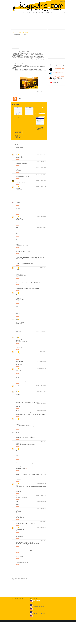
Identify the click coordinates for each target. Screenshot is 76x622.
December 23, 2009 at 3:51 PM (41, 521)
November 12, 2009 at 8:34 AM (41, 410)
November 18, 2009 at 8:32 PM (41, 501)
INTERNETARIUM (19, 361)
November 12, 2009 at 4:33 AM (41, 391)
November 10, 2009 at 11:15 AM (41, 167)
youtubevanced (35, 604)
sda (16, 167)
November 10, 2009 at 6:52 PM (41, 216)
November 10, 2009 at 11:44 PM (41, 249)
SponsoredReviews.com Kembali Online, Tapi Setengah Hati (40, 128)
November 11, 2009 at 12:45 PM (41, 331)
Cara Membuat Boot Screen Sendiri (58, 68)
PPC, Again (40, 109)
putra (17, 239)
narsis (17, 227)
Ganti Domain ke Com (48, 12)
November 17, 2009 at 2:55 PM (41, 472)
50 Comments (24, 34)
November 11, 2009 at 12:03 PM (41, 313)
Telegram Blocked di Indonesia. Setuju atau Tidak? (58, 73)
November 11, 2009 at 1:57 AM (41, 255)
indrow (17, 462)
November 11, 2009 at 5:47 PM (41, 361)
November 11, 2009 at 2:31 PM (41, 345)
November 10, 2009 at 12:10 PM (41, 186)
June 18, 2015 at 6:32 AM (42, 560)
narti (17, 174)
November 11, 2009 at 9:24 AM (41, 292)
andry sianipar (18, 208)
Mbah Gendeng (19, 331)
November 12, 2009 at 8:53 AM (41, 418)
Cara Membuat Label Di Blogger (58, 64)
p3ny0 (17, 441)
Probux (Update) (18, 117)
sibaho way (18, 313)
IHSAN (17, 410)
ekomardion (34, 615)
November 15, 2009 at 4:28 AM (41, 441)
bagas (17, 540)
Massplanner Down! (56, 80)
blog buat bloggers (19, 147)
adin (17, 501)
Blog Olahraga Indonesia (36, 600)
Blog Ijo (17, 306)
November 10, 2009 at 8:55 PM (41, 227)
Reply (17, 159)
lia (16, 495)
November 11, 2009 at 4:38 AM (41, 267)
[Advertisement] (38, 21)
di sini (26, 468)
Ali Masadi (18, 202)
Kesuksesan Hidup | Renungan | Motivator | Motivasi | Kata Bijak (27, 402)
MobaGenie (34, 611)
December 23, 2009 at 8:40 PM (41, 527)
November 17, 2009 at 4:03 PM (41, 483)
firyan (17, 233)
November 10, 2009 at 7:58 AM (41, 154)
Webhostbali (35, 608)
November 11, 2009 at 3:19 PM (41, 351)
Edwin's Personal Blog (20, 521)
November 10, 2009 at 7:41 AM (41, 147)
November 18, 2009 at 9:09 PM (41, 508)
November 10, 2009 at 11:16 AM (41, 174)
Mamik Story (18, 180)
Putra (17, 154)
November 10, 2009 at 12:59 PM (41, 202)
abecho (17, 432)
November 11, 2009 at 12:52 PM (41, 337)
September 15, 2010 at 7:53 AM (41, 540)
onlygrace (18, 161)
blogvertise (36, 49)
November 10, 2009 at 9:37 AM (41, 161)
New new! (40, 12)
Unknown (17, 385)
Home (24, 12)
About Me (28, 12)
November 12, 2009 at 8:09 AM (41, 403)
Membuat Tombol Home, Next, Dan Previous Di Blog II (58, 77)
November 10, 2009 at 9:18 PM (41, 233)
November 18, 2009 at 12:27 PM (41, 495)
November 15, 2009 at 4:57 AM (41, 448)
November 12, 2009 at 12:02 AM (41, 385)
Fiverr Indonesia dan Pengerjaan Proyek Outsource (17, 136)
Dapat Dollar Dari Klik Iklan (29, 117)
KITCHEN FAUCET (34, 12)
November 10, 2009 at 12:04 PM (41, 180)
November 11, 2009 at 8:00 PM (41, 368)
